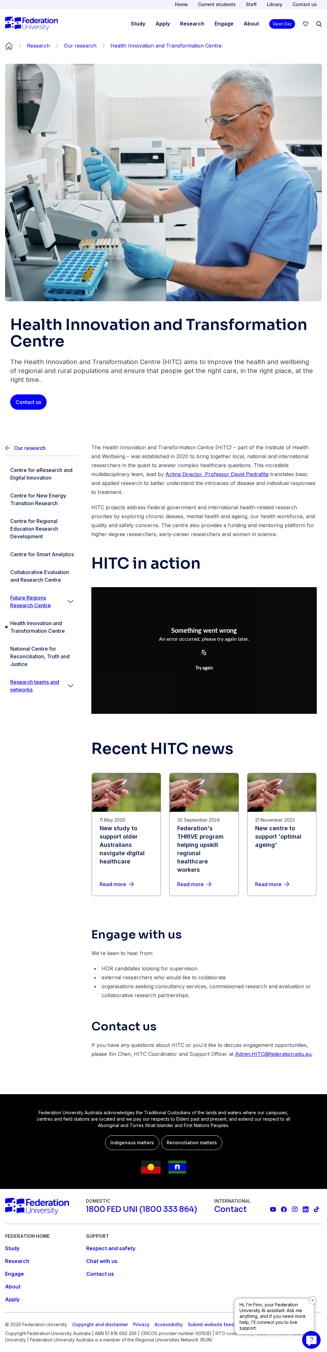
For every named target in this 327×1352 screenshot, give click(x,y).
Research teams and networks (34, 686)
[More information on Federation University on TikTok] (316, 1209)
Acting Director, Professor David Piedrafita (217, 474)
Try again (204, 668)
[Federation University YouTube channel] (273, 1209)
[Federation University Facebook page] (283, 1209)
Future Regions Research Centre (30, 601)
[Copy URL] (204, 653)
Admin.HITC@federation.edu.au (273, 1054)
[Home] (31, 24)
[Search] (319, 24)
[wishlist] (305, 24)
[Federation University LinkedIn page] (305, 1209)
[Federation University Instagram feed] (294, 1209)
